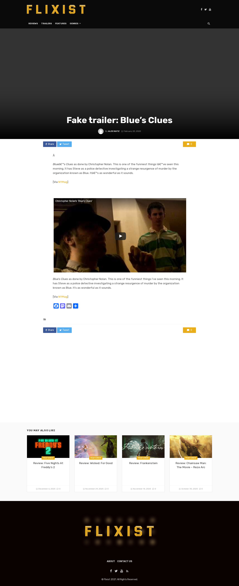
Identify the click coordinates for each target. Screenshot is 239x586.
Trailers (46, 23)
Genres (74, 23)
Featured (48, 458)
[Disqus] (119, 380)
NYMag (62, 182)
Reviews (33, 23)
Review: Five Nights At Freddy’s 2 (48, 465)
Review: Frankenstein (143, 463)
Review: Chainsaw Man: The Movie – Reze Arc (190, 465)
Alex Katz (114, 131)
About (111, 561)
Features (60, 23)
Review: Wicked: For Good (96, 463)
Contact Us (124, 561)
